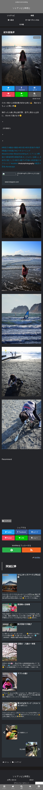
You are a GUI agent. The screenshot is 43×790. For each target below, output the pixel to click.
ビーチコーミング (23, 150)
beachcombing (20, 153)
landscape (11, 166)
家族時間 (10, 157)
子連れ (28, 160)
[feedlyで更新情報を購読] (11, 549)
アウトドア (6, 163)
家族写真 (18, 157)
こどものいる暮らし (32, 157)
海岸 (38, 147)
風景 (37, 163)
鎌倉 (11, 147)
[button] (38, 424)
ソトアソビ (32, 153)
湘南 (16, 147)
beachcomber (8, 153)
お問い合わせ (11, 780)
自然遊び (35, 160)
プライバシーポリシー (21, 783)
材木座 (22, 147)
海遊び (5, 150)
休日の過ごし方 (8, 160)
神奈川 (5, 147)
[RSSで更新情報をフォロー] (31, 549)
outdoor (15, 163)
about (31, 780)
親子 (22, 160)
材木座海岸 (30, 147)
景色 (3, 166)
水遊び (12, 150)
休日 (17, 160)
